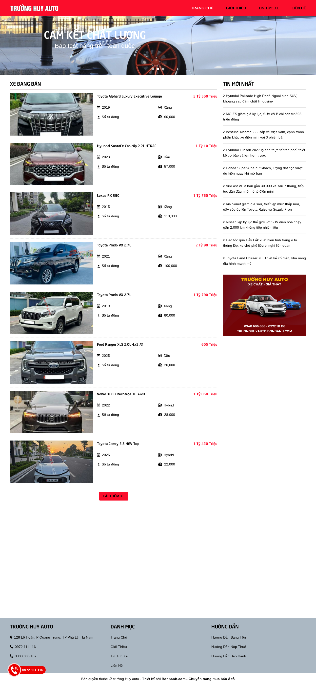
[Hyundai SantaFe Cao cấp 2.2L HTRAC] (51, 164)
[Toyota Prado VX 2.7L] (51, 263)
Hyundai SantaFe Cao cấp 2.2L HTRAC (127, 145)
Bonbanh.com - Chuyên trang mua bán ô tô (198, 679)
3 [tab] (162, 69)
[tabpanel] (158, 45)
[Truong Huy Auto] (34, 8)
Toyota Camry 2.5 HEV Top (118, 443)
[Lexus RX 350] (51, 213)
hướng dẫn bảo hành (228, 656)
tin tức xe (268, 8)
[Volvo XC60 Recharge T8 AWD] (51, 412)
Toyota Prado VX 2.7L (114, 244)
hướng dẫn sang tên (228, 637)
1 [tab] (153, 69)
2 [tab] (158, 69)
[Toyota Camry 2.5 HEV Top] (51, 461)
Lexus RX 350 (108, 195)
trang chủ (202, 8)
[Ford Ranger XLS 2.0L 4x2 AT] (51, 362)
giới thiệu (236, 8)
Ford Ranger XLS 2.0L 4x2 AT (120, 344)
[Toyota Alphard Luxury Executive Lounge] (51, 114)
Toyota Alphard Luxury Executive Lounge (129, 95)
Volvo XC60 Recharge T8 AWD (121, 393)
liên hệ (299, 8)
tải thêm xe (114, 496)
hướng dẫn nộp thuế (228, 647)
